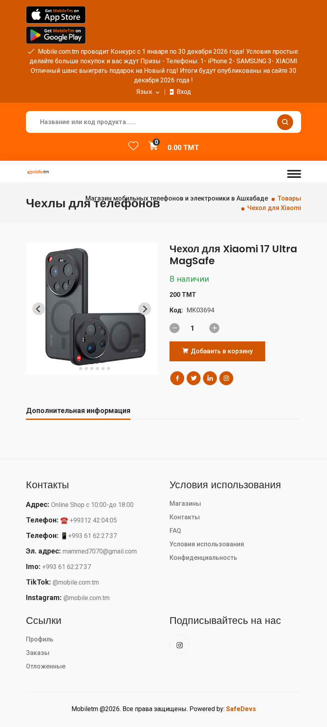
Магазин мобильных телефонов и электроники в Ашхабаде (176, 198)
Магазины (185, 503)
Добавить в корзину (221, 351)
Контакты (184, 517)
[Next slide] (144, 308)
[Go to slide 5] (97, 368)
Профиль (39, 639)
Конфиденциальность (203, 557)
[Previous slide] (38, 308)
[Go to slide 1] (75, 368)
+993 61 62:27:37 (66, 567)
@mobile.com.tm (76, 582)
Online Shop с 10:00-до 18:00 (92, 505)
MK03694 (200, 310)
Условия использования (206, 544)
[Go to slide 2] (80, 368)
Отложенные (45, 666)
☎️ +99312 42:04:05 (88, 520)
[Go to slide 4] (91, 368)
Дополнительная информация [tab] (78, 410)
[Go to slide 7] (108, 368)
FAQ (175, 530)
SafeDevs (241, 709)
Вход (184, 92)
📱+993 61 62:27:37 (88, 536)
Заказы (37, 653)
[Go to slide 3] (86, 368)
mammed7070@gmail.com (100, 551)
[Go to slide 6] (102, 368)
